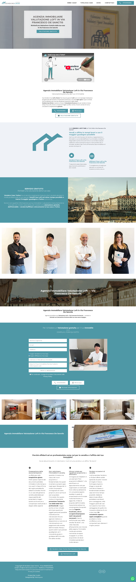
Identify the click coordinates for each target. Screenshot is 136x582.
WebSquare (39, 577)
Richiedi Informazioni (69, 387)
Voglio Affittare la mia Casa (39, 356)
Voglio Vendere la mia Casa (39, 354)
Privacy (30, 571)
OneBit (37, 575)
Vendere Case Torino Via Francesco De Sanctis (69, 549)
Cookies (37, 571)
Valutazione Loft (69, 554)
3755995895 (127, 3)
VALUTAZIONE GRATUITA (48, 31)
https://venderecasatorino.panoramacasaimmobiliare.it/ (34, 569)
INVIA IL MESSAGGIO (47, 370)
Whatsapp (78, 110)
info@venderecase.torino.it (28, 568)
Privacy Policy (47, 376)
